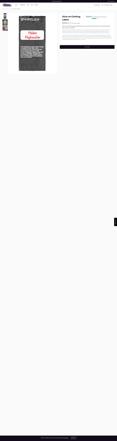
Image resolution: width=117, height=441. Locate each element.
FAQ (102, 5)
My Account (107, 5)
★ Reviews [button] (115, 221)
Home (3, 8)
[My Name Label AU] (7, 5)
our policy (66, 437)
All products (7, 8)
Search (111, 5)
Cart (114, 5)
